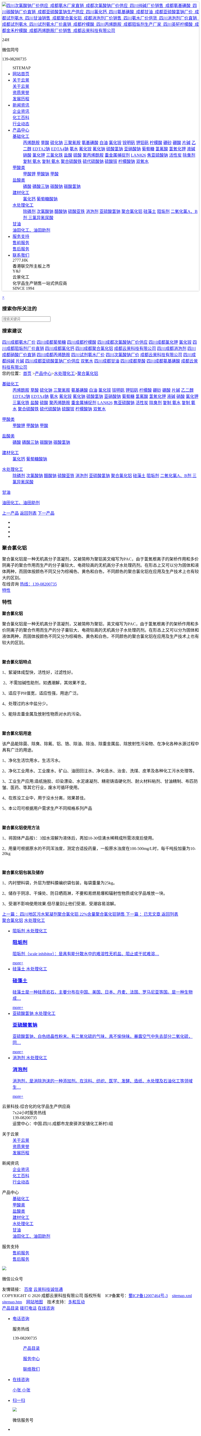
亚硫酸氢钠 (109, 211)
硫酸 (77, 155)
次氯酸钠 (45, 211)
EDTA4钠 (60, 149)
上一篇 (8, 914)
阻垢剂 (163, 211)
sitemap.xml (182, 1295)
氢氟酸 (161, 149)
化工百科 (21, 117)
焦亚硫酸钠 (157, 155)
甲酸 (54, 174)
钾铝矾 (142, 142)
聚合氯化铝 (131, 211)
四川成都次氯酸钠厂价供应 (122, 342)
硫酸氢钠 (114, 149)
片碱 (186, 142)
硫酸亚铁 (76, 211)
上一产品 (10, 513)
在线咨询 (46, 1308)
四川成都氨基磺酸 (163, 361)
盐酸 (68, 155)
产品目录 (10, 1308)
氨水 (74, 149)
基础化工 (21, 136)
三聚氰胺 (72, 142)
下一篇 (132, 914)
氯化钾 (38, 155)
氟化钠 (99, 149)
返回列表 (28, 513)
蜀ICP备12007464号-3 (148, 1295)
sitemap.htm (12, 1302)
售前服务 (21, 243)
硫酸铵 (111, 161)
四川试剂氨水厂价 (88, 355)
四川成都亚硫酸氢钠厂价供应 (52, 361)
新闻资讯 (21, 105)
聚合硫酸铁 (71, 161)
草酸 (45, 142)
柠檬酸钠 (126, 161)
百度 (28, 1289)
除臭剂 (189, 155)
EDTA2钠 (41, 149)
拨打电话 (28, 1308)
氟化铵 (85, 149)
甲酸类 (19, 167)
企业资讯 (21, 111)
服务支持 (21, 236)
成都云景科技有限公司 (135, 348)
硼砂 (167, 142)
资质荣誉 (21, 92)
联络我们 (31, 1369)
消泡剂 (92, 211)
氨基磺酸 (90, 142)
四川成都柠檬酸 (81, 342)
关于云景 (21, 80)
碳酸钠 (56, 186)
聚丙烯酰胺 (93, 155)
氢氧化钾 (177, 149)
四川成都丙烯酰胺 (53, 355)
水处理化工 (23, 205)
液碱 (191, 149)
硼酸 (177, 142)
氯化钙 (29, 199)
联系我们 (21, 255)
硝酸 (27, 155)
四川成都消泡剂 (171, 348)
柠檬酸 (156, 142)
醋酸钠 (60, 211)
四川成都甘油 (106, 361)
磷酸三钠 (40, 186)
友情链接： (12, 1289)
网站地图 (34, 1302)
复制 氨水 (32, 161)
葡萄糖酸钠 (47, 199)
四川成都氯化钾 (163, 342)
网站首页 (21, 74)
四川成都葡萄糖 (51, 342)
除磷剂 (29, 211)
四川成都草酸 (133, 361)
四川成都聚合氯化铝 (94, 348)
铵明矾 (128, 142)
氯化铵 (115, 142)
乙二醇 (187, 390)
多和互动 (76, 1302)
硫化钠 (56, 142)
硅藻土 (149, 211)
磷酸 (27, 186)
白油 (103, 142)
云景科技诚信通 (48, 1289)
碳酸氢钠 (72, 186)
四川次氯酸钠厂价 (122, 355)
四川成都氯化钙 (59, 348)
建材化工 (21, 192)
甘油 (17, 224)
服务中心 (31, 1359)
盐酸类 (19, 180)
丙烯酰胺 (31, 142)
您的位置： (12, 373)
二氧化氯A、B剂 (176, 475)
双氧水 (142, 161)
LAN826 (138, 155)
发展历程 (21, 99)
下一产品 (46, 513)
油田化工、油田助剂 (31, 230)
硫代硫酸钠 (93, 161)
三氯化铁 (54, 155)
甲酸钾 (29, 174)
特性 (6, 590)
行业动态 (21, 124)
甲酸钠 (43, 174)
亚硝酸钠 (132, 149)
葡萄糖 (148, 149)
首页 (27, 373)
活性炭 (175, 155)
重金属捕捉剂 (117, 155)
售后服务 (21, 249)
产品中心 (21, 130)
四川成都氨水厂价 (19, 342)
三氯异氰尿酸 (40, 217)
